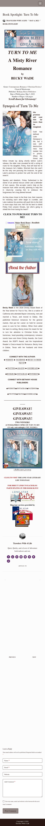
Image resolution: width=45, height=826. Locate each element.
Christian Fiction (34, 87)
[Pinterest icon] (29, 556)
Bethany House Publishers (26, 91)
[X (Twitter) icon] (21, 556)
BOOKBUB (11, 374)
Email (6, 767)
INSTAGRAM (22, 374)
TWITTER (11, 368)
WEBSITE (9, 359)
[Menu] (40, 3)
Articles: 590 (22, 566)
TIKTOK (21, 394)
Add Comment (9, 782)
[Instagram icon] (25, 556)
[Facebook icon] (8, 556)
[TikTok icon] (8, 561)
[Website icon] (16, 556)
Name (7, 760)
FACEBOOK (20, 359)
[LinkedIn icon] (12, 556)
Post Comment (10, 811)
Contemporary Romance (18, 87)
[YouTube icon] (33, 556)
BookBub (35, 222)
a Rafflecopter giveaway (22, 469)
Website (6, 774)
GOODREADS (32, 368)
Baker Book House (22, 222)
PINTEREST (33, 374)
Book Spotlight (10, 24)
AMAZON (21, 368)
